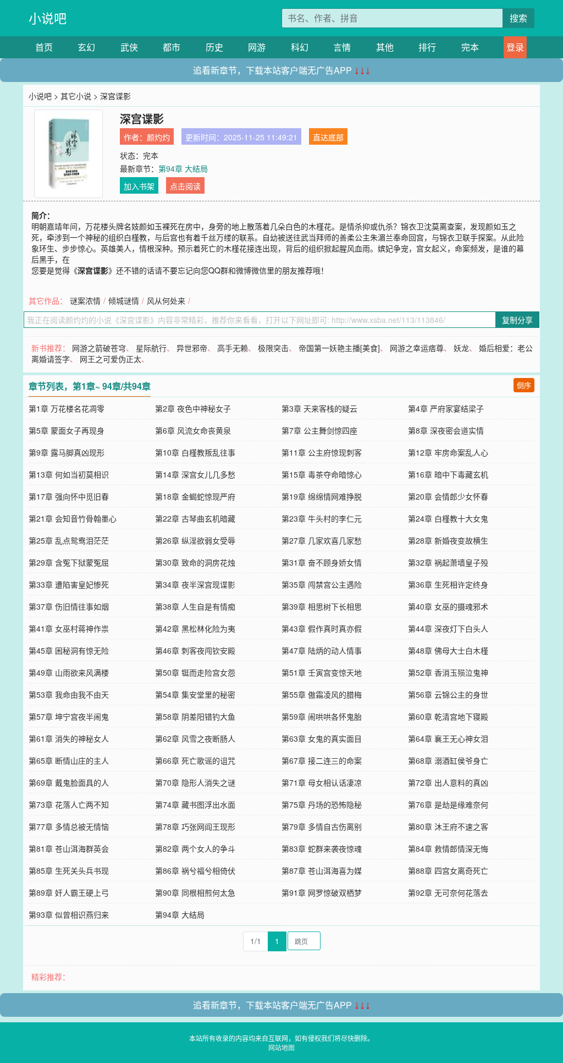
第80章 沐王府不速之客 (448, 826)
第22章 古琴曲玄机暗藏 (195, 518)
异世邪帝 (191, 347)
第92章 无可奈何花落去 (448, 892)
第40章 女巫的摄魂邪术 (448, 606)
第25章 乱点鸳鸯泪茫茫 (69, 540)
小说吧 (48, 18)
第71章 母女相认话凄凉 (322, 782)
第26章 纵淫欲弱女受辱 (195, 540)
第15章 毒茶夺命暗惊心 (322, 474)
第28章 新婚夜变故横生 (448, 540)
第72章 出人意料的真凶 (448, 782)
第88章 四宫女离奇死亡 (448, 870)
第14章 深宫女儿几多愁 (195, 474)
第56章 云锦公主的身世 (448, 694)
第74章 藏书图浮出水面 (195, 804)
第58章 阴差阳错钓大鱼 (195, 716)
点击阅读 (185, 185)
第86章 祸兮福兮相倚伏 (195, 870)
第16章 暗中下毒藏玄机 (448, 474)
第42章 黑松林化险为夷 (195, 628)
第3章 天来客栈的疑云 (319, 408)
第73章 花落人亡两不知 (69, 804)
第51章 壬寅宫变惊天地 (322, 672)
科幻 (299, 47)
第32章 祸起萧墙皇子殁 (448, 562)
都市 (171, 47)
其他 (385, 47)
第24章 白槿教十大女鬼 (448, 518)
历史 (214, 47)
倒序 (524, 385)
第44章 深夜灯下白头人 (448, 628)
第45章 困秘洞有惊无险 (69, 650)
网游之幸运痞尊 (417, 347)
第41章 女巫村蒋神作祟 (69, 628)
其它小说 (75, 95)
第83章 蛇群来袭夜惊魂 (322, 848)
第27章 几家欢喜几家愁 (322, 540)
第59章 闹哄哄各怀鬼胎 (322, 716)
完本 (470, 47)
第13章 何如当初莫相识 (69, 474)
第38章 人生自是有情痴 (195, 606)
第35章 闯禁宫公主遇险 (322, 584)
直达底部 (328, 137)
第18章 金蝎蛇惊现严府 (195, 496)
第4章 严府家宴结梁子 (446, 408)
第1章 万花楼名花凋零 (66, 408)
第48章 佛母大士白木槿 (448, 650)
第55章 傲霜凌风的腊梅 (322, 694)
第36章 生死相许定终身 (448, 584)
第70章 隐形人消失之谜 (195, 782)
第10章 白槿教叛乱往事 (195, 452)
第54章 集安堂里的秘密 (195, 694)
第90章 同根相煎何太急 (195, 892)
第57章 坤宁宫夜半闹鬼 (69, 716)
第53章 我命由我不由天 (69, 694)
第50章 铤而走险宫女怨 (195, 672)
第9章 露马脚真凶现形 (66, 452)
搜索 (518, 18)
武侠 (129, 47)
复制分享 (517, 319)
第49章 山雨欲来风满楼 (69, 672)
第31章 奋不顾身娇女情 (322, 562)
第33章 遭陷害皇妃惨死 (69, 584)
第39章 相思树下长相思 (322, 606)
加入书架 (139, 185)
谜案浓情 (85, 300)
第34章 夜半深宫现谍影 (195, 584)
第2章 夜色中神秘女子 (193, 408)
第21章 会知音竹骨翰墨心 (73, 518)
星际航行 (151, 347)
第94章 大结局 (183, 168)
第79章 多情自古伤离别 (322, 826)
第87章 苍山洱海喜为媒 (322, 870)
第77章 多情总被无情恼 (69, 826)
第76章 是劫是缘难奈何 (448, 804)
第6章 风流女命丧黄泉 (193, 430)
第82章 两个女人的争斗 (195, 848)
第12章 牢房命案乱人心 (448, 452)
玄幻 (86, 47)
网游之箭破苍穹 (99, 347)
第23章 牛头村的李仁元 (322, 518)
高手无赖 (232, 347)
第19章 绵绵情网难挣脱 (322, 496)
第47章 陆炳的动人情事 (322, 650)
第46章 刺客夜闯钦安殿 (195, 650)
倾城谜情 (123, 300)
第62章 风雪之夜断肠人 (195, 738)
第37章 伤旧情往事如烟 (69, 606)
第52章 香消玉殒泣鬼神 (448, 672)
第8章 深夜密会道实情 (446, 430)
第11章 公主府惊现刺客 (322, 452)
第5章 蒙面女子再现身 (66, 430)
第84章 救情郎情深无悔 (448, 848)
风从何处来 (166, 300)
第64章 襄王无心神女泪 (448, 738)
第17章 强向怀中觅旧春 (69, 496)
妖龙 (461, 347)
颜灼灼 (158, 137)
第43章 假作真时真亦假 (322, 628)
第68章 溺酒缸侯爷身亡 (448, 760)
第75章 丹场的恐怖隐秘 (322, 804)
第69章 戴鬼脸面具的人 (69, 782)
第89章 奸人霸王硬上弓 (69, 892)
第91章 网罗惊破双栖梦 (322, 892)
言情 (342, 47)
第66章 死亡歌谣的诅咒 (195, 760)
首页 (44, 47)
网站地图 (281, 1047)
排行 (427, 47)
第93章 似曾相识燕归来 (69, 914)
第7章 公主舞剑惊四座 (319, 430)
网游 (257, 47)
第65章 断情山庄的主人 (69, 760)
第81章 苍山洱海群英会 (69, 848)
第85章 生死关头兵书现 (69, 870)
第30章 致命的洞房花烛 (195, 562)
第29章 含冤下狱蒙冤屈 (69, 562)
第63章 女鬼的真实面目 (322, 738)
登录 (515, 47)
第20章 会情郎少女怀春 (448, 496)
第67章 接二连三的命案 (322, 760)
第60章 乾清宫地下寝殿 (448, 716)
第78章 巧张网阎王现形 (195, 826)
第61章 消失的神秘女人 (69, 738)
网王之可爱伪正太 (110, 358)
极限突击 (273, 347)
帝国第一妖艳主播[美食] (339, 347)
